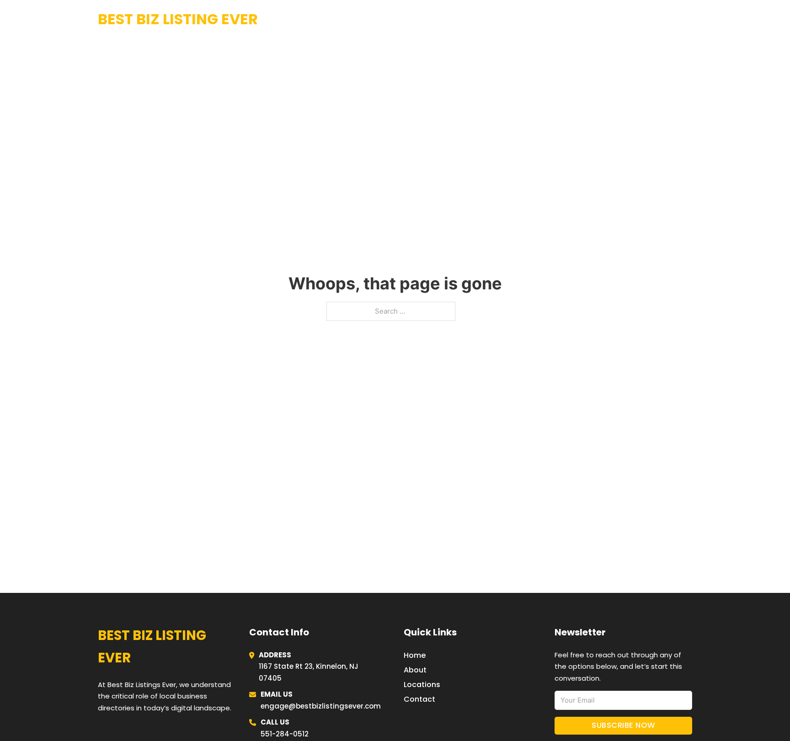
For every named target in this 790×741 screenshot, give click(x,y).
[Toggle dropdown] (688, 19)
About (415, 670)
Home (580, 19)
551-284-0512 (285, 734)
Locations (623, 19)
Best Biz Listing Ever (178, 19)
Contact (419, 699)
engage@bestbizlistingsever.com (321, 706)
